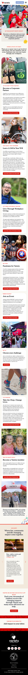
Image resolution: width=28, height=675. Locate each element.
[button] (25, 562)
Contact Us (14, 665)
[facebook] (9, 648)
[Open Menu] (26, 2)
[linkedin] (15, 648)
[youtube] (19, 648)
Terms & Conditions (14, 663)
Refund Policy (14, 667)
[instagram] (12, 648)
